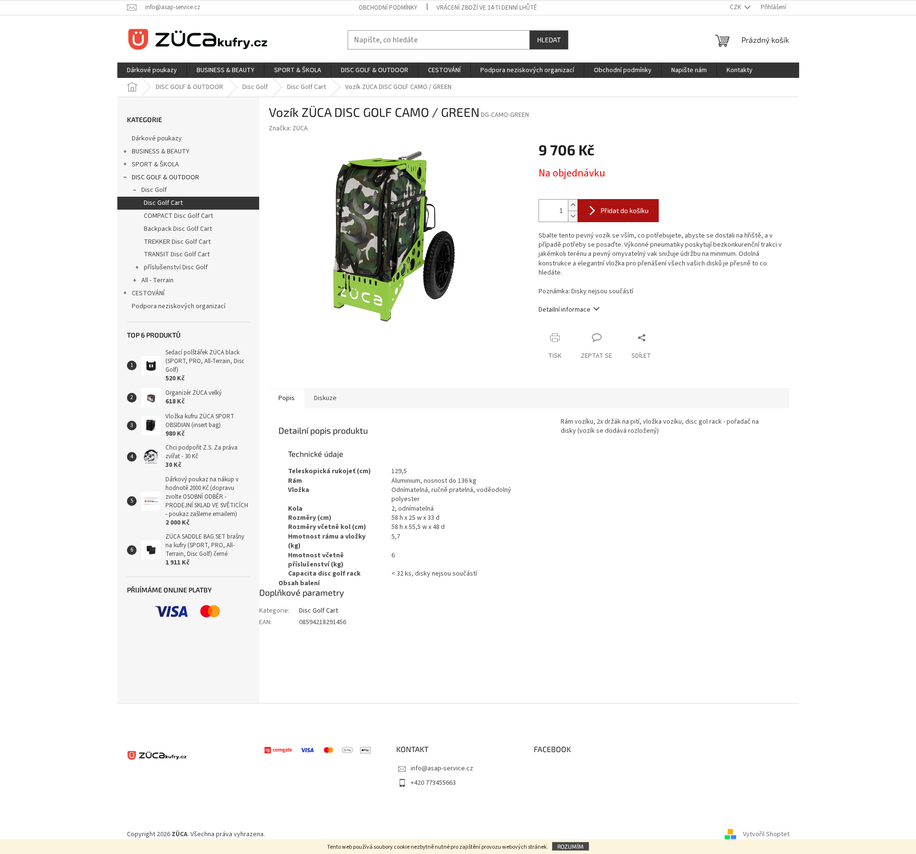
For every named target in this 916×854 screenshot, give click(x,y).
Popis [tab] (286, 398)
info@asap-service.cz (442, 768)
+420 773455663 (433, 783)
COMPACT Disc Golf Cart (178, 216)
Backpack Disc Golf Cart (178, 229)
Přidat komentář (303, 689)
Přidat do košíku (625, 210)
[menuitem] (152, 70)
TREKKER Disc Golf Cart (177, 242)
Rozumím (570, 846)
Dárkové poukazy (157, 138)
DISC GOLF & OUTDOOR (165, 177)
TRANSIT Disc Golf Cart (177, 254)
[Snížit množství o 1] (572, 216)
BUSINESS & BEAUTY (160, 151)
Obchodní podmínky (388, 7)
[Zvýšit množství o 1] (572, 205)
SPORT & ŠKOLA (155, 164)
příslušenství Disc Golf (176, 267)
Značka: (288, 128)
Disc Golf (154, 190)
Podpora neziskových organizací (179, 306)
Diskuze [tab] (325, 398)
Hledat (549, 40)
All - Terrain (157, 280)
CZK (736, 7)
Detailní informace (564, 309)
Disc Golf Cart (163, 203)
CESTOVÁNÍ (148, 293)
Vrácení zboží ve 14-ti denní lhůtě (487, 7)
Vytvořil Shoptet (766, 834)
